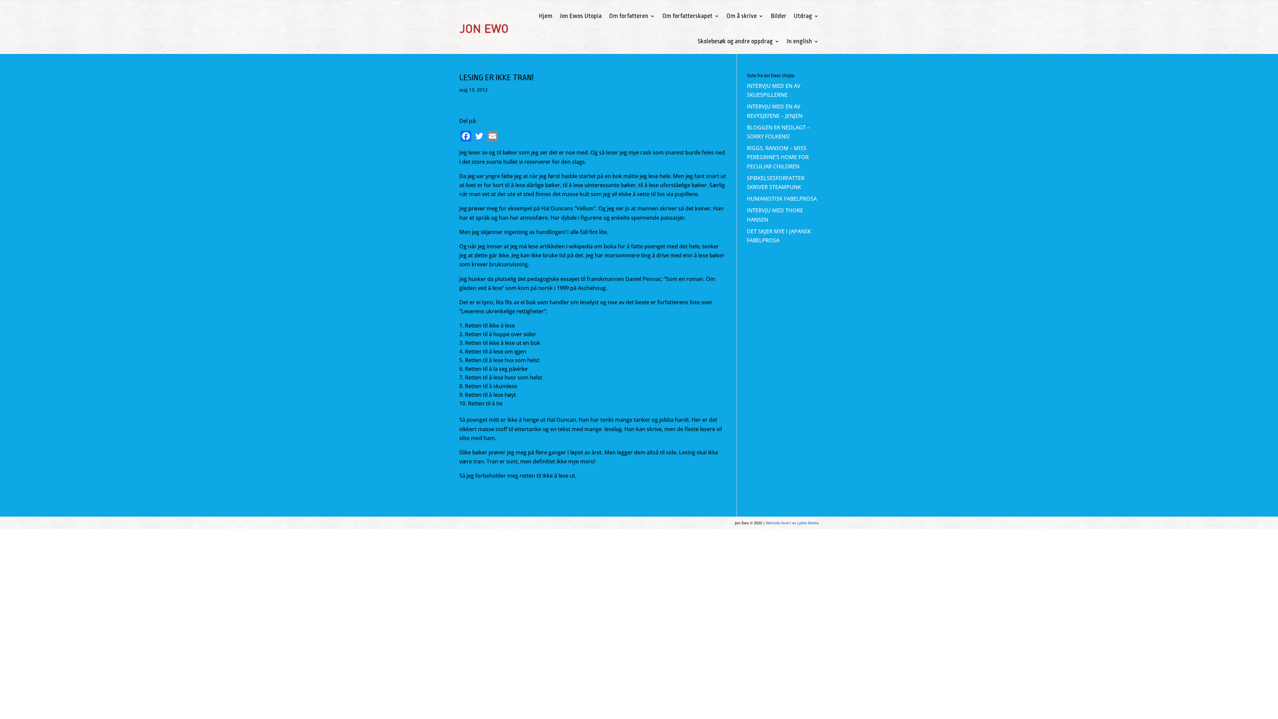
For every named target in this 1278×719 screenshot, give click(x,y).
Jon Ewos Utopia (581, 16)
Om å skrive (742, 16)
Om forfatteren (628, 16)
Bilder (778, 16)
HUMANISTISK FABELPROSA (782, 198)
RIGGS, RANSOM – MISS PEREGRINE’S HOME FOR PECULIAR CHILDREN (778, 157)
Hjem (545, 16)
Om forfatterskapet (687, 16)
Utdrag (803, 16)
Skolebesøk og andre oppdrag (735, 41)
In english (799, 41)
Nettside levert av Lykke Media (792, 522)
